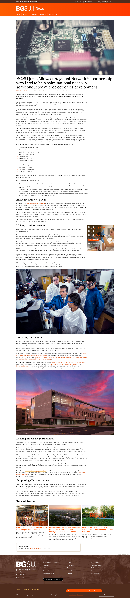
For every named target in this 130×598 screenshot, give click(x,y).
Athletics (58, 14)
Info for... (77, 1)
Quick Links (88, 1)
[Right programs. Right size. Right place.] (100, 239)
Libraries (69, 573)
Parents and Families (96, 565)
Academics (34, 14)
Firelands (69, 568)
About (19, 14)
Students (93, 568)
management (54, 364)
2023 (25, 90)
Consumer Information (49, 573)
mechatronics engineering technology (46, 357)
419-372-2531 (20, 574)
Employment (70, 562)
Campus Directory (48, 571)
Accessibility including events (51, 562)
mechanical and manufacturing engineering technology (35, 359)
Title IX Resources (96, 573)
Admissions (26, 14)
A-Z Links (45, 568)
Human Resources (72, 571)
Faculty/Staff (70, 565)
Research (51, 14)
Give (109, 2)
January (30, 90)
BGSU (17, 90)
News (21, 90)
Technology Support (96, 571)
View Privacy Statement (76, 595)
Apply (98, 2)
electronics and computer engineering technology (72, 357)
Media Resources (95, 562)
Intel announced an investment (36, 203)
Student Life (43, 14)
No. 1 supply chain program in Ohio (35, 471)
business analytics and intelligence (69, 364)
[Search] (112, 2)
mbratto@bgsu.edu (35, 548)
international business (22, 366)
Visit (104, 2)
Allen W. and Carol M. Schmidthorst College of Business (68, 362)
